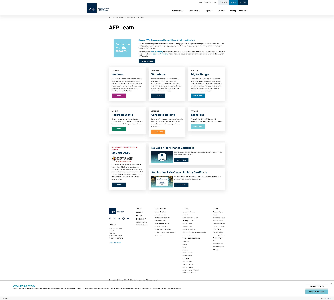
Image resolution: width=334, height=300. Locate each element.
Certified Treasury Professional (163, 229)
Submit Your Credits (160, 215)
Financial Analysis (218, 232)
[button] (331, 284)
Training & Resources (238, 11)
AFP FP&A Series (187, 226)
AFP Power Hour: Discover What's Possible (194, 232)
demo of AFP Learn (160, 54)
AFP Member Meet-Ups (189, 229)
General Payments (218, 243)
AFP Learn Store (187, 261)
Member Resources (141, 222)
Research (185, 250)
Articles (185, 244)
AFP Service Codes (188, 252)
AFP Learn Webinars (188, 264)
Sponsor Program (159, 235)
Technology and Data (218, 235)
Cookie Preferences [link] (115, 242)
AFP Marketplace (187, 255)
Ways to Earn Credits (160, 220)
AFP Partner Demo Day (189, 235)
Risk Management (218, 220)
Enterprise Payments (218, 246)
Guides (184, 247)
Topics (208, 11)
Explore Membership (142, 225)
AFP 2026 (185, 215)
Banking (215, 215)
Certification (193, 11)
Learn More (118, 96)
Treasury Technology (218, 226)
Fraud (214, 241)
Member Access (147, 61)
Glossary (215, 249)
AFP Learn (141, 17)
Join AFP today (157, 52)
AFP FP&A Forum (187, 223)
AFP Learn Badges (188, 267)
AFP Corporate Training (189, 273)
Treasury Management (219, 223)
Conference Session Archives (190, 217)
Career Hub (207, 2)
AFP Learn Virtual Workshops (191, 270)
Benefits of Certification (161, 226)
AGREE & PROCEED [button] (316, 291)
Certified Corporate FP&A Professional (165, 232)
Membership (177, 11)
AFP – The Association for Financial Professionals (122, 17)
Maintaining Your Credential (162, 217)
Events (220, 11)
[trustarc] (329, 298)
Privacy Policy (5, 298)
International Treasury (219, 217)
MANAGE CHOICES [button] (317, 286)
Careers (139, 212)
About (200, 2)
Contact (214, 2)
